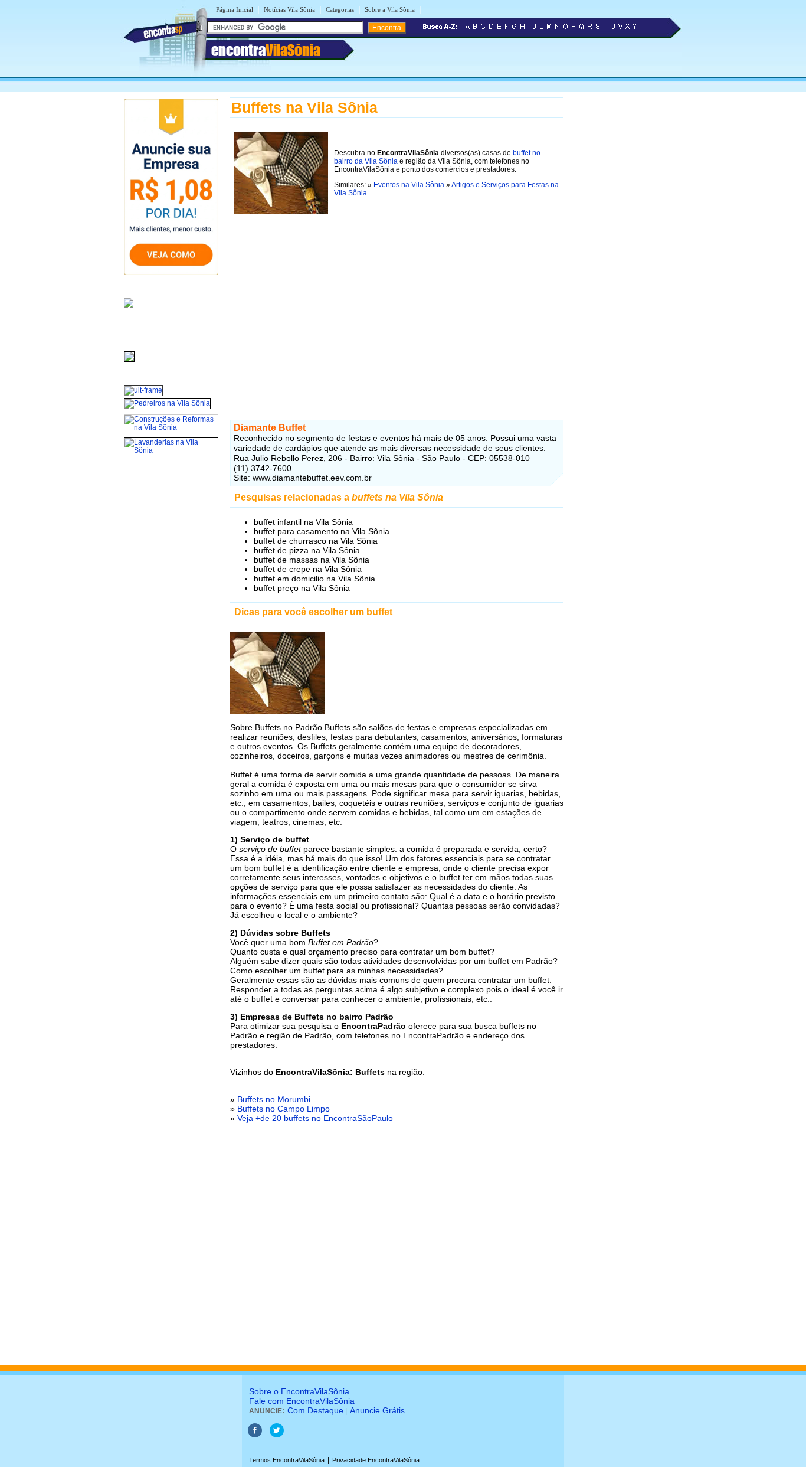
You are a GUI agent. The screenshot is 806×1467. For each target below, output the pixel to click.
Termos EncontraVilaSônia (287, 1459)
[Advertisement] (396, 308)
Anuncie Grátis (377, 1410)
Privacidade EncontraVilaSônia (376, 1459)
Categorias (340, 9)
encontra (265, 50)
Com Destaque (315, 1410)
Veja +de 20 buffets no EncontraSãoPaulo (315, 1118)
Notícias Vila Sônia (289, 9)
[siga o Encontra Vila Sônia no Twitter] (277, 1435)
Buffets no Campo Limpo (283, 1108)
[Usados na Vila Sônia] (129, 362)
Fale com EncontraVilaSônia (302, 1401)
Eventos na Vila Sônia (408, 185)
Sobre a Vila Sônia (390, 9)
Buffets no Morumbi (273, 1099)
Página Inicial (234, 9)
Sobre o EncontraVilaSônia (299, 1391)
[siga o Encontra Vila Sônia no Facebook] (255, 1435)
